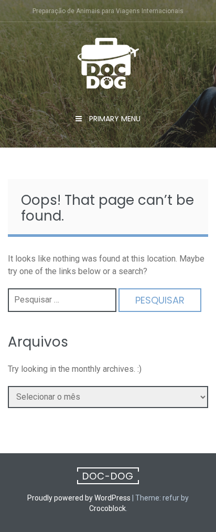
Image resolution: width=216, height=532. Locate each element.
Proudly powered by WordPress (79, 498)
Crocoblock (107, 508)
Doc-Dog (108, 476)
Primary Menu (114, 118)
